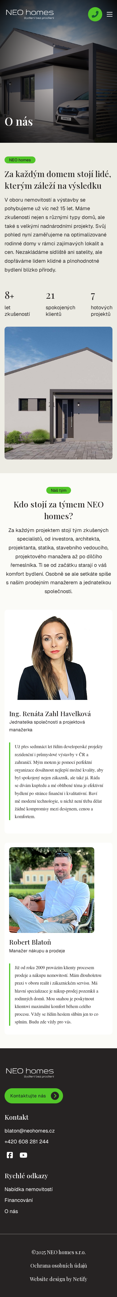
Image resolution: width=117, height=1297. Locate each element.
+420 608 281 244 (27, 1141)
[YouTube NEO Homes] (23, 1155)
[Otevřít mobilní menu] (109, 14)
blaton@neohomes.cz (30, 1130)
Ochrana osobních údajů (58, 1265)
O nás (11, 1211)
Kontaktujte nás (28, 1096)
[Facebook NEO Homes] (10, 1155)
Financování (19, 1200)
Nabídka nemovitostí (29, 1189)
